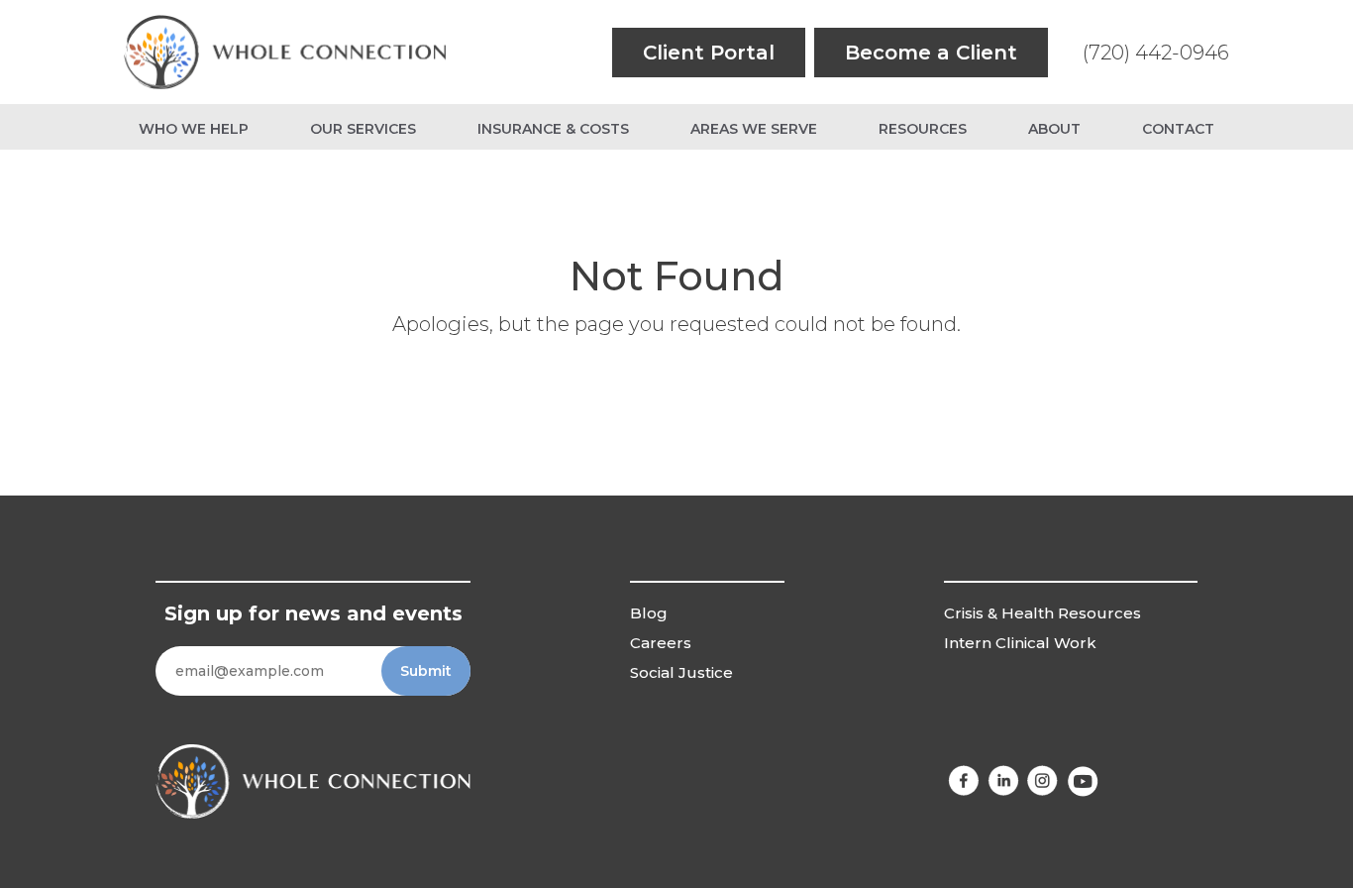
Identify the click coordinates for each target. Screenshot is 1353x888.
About (1054, 129)
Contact (1178, 129)
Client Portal (709, 52)
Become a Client (931, 52)
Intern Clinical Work (1020, 642)
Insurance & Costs (553, 129)
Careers (660, 642)
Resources (923, 129)
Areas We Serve (753, 129)
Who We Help (194, 129)
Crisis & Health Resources (1042, 613)
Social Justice (681, 672)
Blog (649, 613)
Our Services (363, 129)
